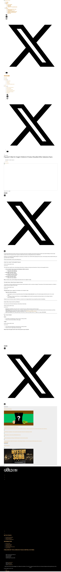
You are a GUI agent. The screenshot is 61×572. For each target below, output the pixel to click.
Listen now (6, 75)
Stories (7, 161)
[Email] (6, 251)
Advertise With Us (9, 538)
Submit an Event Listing (12, 11)
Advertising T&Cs (8, 545)
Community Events (11, 10)
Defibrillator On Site (12, 12)
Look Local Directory (12, 9)
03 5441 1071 (10, 562)
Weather (9, 5)
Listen (7, 2)
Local (7, 8)
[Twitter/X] (31, 71)
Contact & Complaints (9, 537)
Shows (7, 2)
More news (6, 442)
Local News (10, 4)
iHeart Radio (7, 570)
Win (6, 7)
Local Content (8, 547)
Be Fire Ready (10, 10)
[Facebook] (7, 17)
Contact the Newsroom (12, 6)
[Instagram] (6, 19)
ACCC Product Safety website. (31, 311)
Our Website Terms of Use (10, 546)
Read (7, 3)
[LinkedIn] (4, 251)
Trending (9, 6)
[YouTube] (7, 73)
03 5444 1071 (10, 564)
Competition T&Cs (9, 544)
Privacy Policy (8, 543)
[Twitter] (30, 249)
